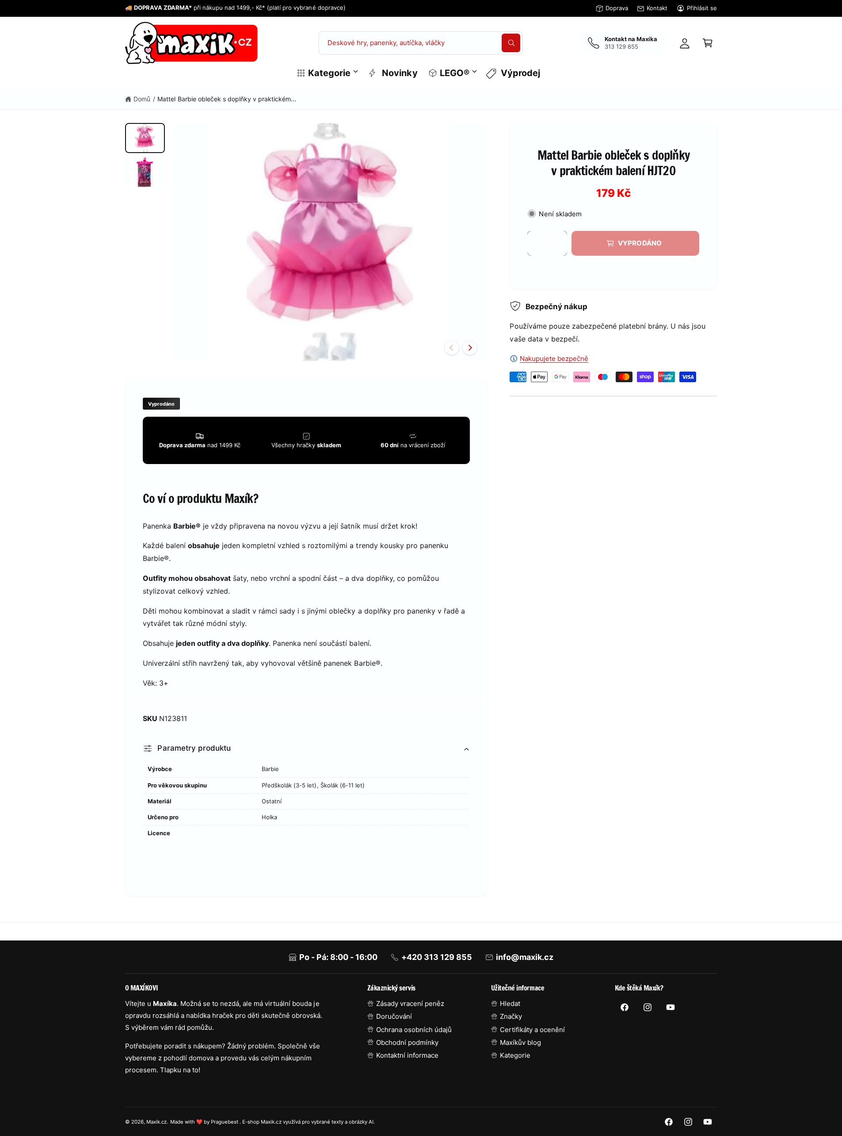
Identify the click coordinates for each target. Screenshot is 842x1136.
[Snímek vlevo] (452, 348)
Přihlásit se (702, 8)
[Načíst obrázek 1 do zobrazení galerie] (145, 138)
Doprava (617, 8)
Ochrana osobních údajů (414, 1029)
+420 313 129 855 (436, 957)
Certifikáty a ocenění (532, 1029)
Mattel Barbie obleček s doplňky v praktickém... (226, 99)
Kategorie (329, 73)
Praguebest (225, 1122)
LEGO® (454, 73)
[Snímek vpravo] (470, 348)
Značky (511, 1016)
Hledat (510, 1003)
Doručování (394, 1016)
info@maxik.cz (524, 957)
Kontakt (657, 8)
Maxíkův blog (520, 1042)
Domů (141, 99)
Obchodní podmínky (407, 1042)
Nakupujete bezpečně (554, 358)
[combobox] (420, 42)
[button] (707, 42)
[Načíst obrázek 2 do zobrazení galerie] (145, 172)
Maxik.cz (156, 1122)
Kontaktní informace (407, 1055)
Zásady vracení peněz (410, 1003)
